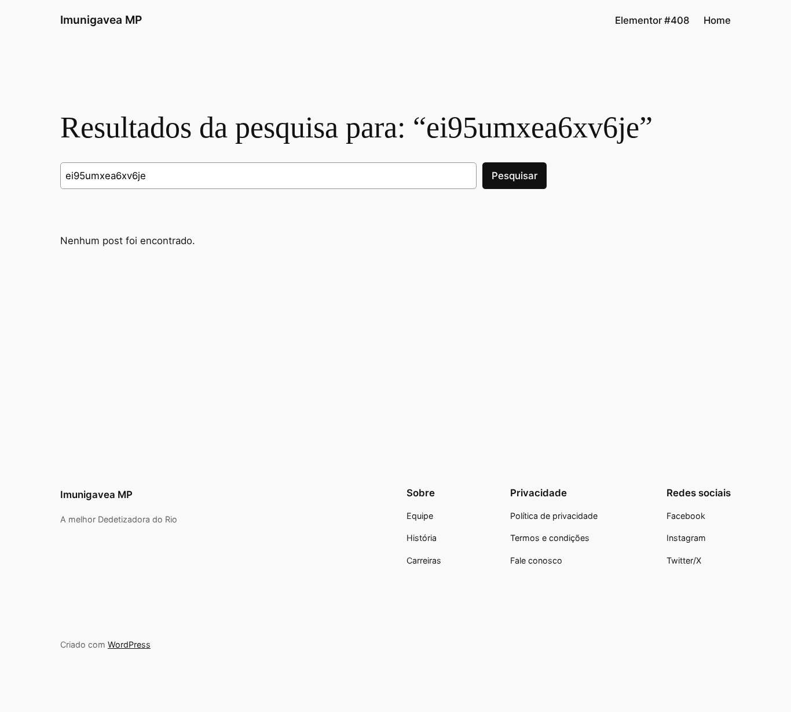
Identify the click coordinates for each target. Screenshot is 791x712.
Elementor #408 (652, 20)
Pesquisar (514, 175)
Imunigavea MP (101, 20)
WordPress (129, 644)
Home (717, 20)
